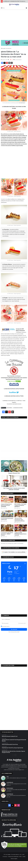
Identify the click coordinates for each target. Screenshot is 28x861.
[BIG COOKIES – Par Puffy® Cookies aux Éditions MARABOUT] (21, 499)
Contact (23, 856)
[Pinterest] (7, 63)
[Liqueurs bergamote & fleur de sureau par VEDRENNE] (7, 499)
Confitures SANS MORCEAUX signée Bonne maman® (21, 534)
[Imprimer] (12, 63)
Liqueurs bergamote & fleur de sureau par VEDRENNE (6, 505)
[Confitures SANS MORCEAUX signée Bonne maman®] (21, 527)
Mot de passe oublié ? (22, 623)
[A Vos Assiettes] (14, 5)
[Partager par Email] (9, 63)
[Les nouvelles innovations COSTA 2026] (7, 513)
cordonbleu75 (10, 782)
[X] (4, 63)
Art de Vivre (8, 48)
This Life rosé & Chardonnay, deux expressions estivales (20, 519)
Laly (8, 776)
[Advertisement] (14, 25)
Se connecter (14, 629)
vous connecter (9, 543)
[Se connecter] (26, 8)
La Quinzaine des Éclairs (17, 407)
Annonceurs (5, 856)
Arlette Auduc (10, 788)
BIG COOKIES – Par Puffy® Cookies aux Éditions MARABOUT (20, 505)
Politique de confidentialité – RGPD (15, 856)
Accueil (3, 48)
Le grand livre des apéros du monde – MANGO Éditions (7, 534)
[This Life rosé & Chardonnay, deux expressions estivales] (21, 513)
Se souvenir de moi (5, 626)
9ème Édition (9, 407)
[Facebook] (2, 63)
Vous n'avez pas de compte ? (14, 631)
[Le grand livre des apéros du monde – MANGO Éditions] (7, 527)
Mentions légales (14, 858)
